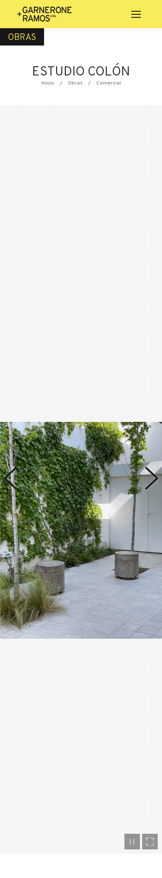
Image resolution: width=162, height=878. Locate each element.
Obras (75, 83)
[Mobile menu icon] (136, 14)
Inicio (47, 83)
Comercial (108, 83)
